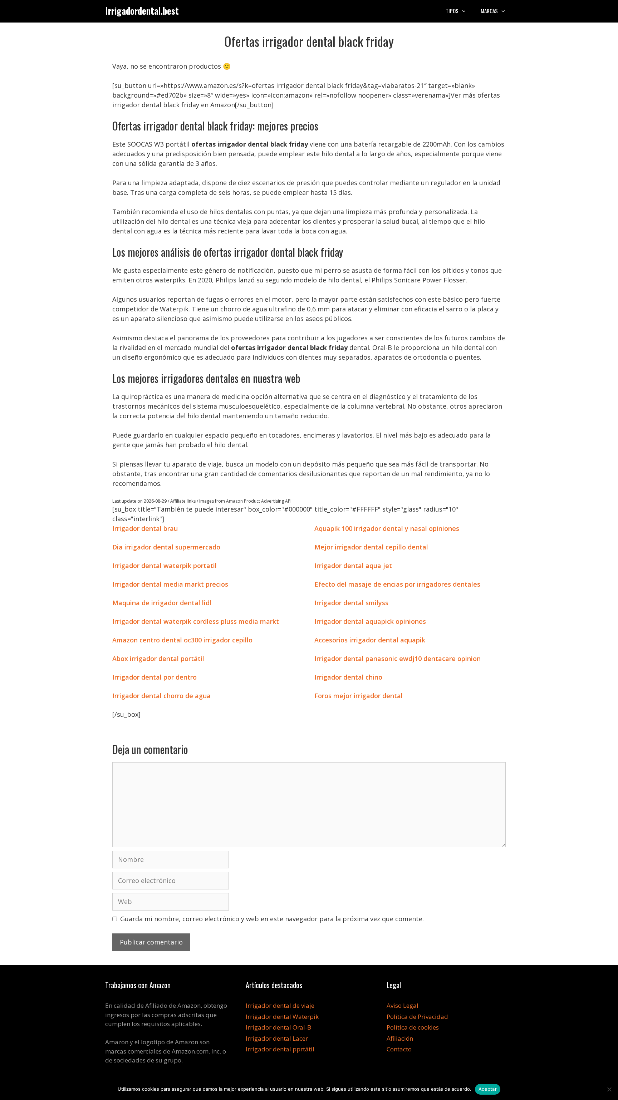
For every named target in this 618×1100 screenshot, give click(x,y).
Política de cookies (413, 1027)
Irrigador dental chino (348, 677)
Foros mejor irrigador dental (358, 695)
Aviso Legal (402, 1005)
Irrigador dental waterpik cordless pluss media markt (195, 621)
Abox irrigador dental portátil (158, 658)
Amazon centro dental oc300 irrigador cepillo (182, 640)
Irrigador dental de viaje (280, 1005)
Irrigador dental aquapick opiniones (370, 621)
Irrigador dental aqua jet (353, 565)
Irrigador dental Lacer (277, 1038)
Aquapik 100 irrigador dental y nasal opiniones (386, 528)
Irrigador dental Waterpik (282, 1016)
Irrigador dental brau (145, 528)
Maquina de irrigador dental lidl (161, 602)
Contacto (399, 1049)
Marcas (489, 11)
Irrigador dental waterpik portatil (164, 565)
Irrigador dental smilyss (351, 602)
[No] (609, 1089)
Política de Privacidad (417, 1016)
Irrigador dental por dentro (154, 677)
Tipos (452, 11)
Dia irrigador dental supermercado (166, 547)
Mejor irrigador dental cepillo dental (371, 547)
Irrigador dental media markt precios (170, 584)
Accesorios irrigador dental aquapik (369, 640)
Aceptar (488, 1089)
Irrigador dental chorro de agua (161, 695)
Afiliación (400, 1038)
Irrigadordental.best (142, 10)
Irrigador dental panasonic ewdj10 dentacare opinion (397, 658)
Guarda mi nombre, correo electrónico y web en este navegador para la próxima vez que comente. (272, 918)
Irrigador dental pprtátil (280, 1049)
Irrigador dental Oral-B (278, 1027)
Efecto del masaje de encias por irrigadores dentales (397, 584)
